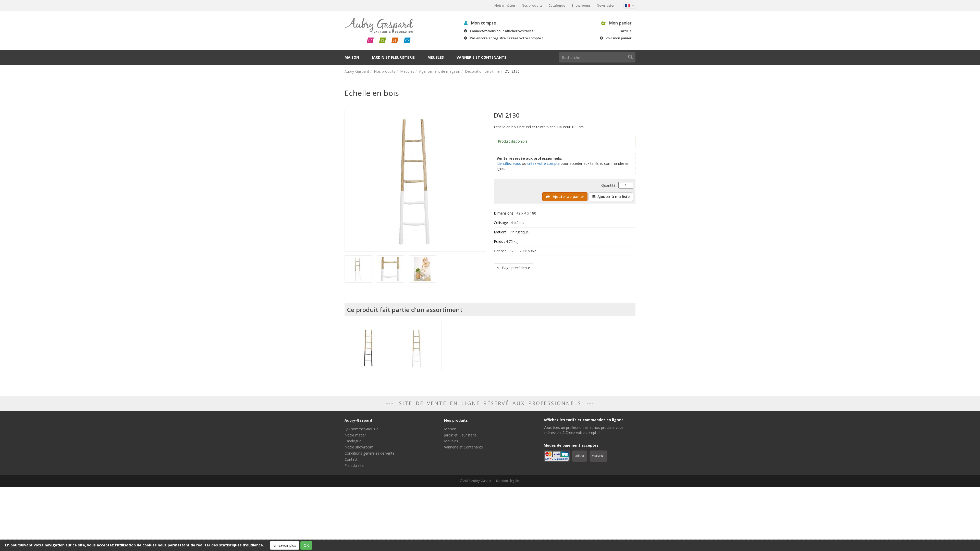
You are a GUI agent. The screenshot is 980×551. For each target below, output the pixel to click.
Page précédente (515, 267)
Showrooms (581, 5)
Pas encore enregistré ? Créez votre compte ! (506, 38)
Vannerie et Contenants (481, 57)
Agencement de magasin (439, 71)
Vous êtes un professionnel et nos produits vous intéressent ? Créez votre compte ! (583, 430)
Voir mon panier (619, 38)
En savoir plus (284, 545)
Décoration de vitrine (482, 71)
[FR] (629, 6)
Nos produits (532, 5)
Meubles (435, 57)
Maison (352, 57)
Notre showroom (359, 447)
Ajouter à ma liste (613, 196)
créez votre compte (543, 163)
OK (306, 545)
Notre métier (505, 5)
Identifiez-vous (509, 163)
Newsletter (606, 5)
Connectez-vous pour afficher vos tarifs (501, 31)
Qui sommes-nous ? (361, 429)
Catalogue (556, 5)
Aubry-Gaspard (357, 71)
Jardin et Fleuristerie (393, 57)
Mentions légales (508, 481)
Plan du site (354, 465)
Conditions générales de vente (370, 453)
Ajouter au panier (568, 196)
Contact (351, 459)
